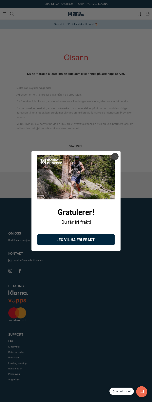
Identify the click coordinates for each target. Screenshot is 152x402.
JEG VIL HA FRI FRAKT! (76, 239)
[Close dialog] (115, 156)
